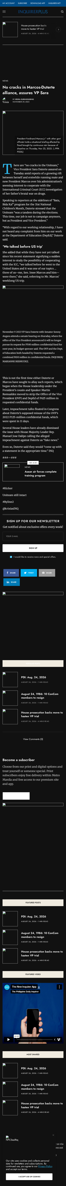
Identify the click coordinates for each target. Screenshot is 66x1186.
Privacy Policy (45, 1166)
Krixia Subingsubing (24, 99)
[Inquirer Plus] (33, 11)
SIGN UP (33, 548)
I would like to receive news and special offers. (35, 557)
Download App (37, 3)
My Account (9, 3)
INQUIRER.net (54, 3)
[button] (16, 796)
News (5, 81)
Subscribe (22, 3)
